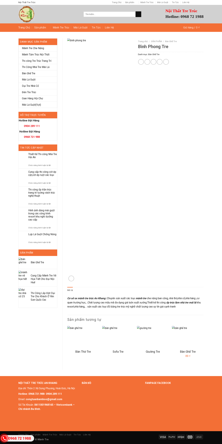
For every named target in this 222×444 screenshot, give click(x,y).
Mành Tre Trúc (147, 2)
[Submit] (138, 14)
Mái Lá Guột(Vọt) (31, 104)
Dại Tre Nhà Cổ (30, 85)
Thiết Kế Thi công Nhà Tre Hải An (42, 156)
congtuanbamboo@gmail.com (44, 399)
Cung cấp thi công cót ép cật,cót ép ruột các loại (42, 173)
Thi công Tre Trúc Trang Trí (36, 60)
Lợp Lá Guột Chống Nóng (42, 234)
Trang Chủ (116, 2)
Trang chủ (143, 41)
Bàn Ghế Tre (28, 73)
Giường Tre (153, 351)
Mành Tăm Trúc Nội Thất (35, 54)
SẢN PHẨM (156, 41)
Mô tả (70, 290)
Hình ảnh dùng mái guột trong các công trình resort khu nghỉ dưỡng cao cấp (41, 215)
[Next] (203, 345)
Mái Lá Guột (162, 2)
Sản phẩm (129, 2)
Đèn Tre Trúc (29, 92)
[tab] (70, 290)
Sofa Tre (118, 351)
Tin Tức (175, 2)
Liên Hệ (185, 2)
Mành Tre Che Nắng (33, 48)
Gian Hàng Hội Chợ (32, 98)
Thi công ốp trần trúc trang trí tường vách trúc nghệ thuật (41, 192)
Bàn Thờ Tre (83, 351)
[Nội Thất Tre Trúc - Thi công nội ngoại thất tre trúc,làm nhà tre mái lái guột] (48, 14)
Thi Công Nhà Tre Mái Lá (35, 67)
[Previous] (67, 345)
